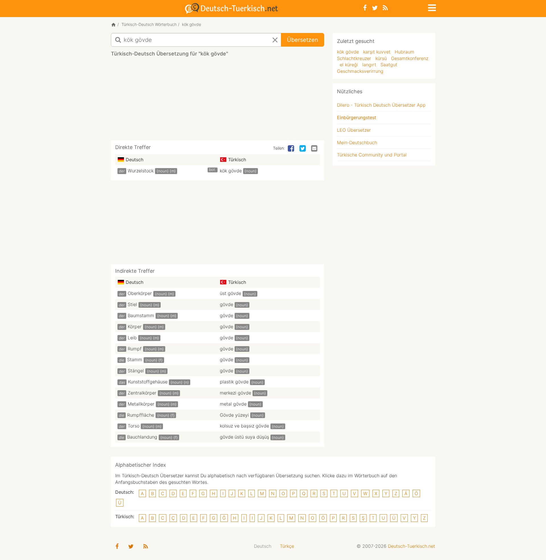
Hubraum (404, 52)
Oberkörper (140, 293)
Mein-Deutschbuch (357, 142)
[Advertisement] (217, 100)
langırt (369, 64)
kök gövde (231, 170)
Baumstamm (141, 315)
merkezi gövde (235, 393)
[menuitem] (263, 546)
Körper (135, 326)
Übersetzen (302, 39)
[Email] (315, 149)
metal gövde (233, 404)
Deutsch (262, 546)
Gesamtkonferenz (409, 58)
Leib (132, 337)
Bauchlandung (142, 437)
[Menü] (431, 7)
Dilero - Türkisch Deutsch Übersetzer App (381, 105)
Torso (133, 426)
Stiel (132, 304)
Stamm (134, 359)
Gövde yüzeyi (234, 415)
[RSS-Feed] (385, 8)
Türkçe (287, 546)
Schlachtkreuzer (354, 58)
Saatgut (388, 64)
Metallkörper (141, 404)
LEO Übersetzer (354, 130)
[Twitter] (374, 8)
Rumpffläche (140, 415)
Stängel (136, 370)
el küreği (349, 64)
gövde (226, 304)
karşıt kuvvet (376, 52)
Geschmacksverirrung (360, 71)
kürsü (381, 58)
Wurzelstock (141, 170)
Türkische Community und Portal (372, 155)
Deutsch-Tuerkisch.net (411, 546)
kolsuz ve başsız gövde (244, 426)
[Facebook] (365, 8)
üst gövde (230, 293)
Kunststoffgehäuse (147, 382)
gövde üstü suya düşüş (244, 437)
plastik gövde (234, 382)
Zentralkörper (142, 393)
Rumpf (135, 349)
